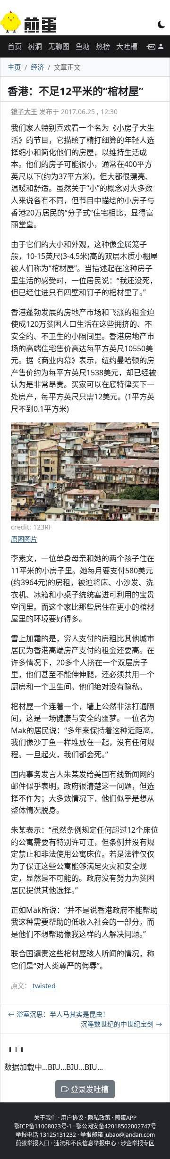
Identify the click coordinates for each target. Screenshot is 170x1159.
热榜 (103, 46)
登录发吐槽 (89, 1089)
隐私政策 (99, 1118)
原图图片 (24, 539)
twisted (44, 985)
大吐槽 (126, 46)
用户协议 (72, 1118)
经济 (37, 67)
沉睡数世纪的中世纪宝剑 (118, 1023)
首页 (15, 46)
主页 (14, 67)
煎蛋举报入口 (33, 1143)
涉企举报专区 (137, 1143)
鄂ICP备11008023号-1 (43, 1126)
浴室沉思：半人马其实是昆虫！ (62, 1014)
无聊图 (58, 46)
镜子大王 (24, 111)
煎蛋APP (125, 1118)
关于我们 (45, 1118)
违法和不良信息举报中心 (85, 1143)
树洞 (35, 46)
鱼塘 (83, 46)
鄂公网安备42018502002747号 (116, 1126)
